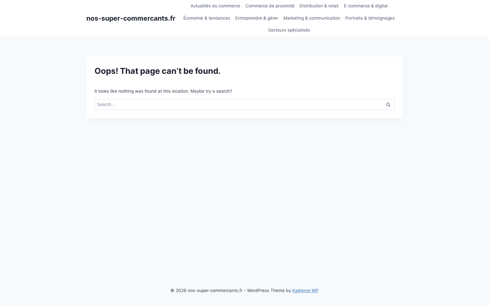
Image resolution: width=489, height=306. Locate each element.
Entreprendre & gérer (256, 18)
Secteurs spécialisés (289, 30)
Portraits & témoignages (370, 18)
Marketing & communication (311, 18)
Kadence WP (305, 290)
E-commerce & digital (366, 5)
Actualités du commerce (215, 5)
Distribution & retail (319, 5)
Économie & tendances (206, 18)
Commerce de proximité (270, 5)
